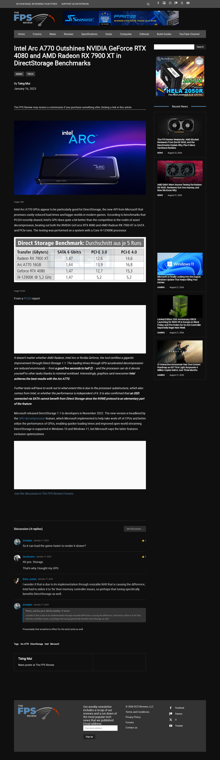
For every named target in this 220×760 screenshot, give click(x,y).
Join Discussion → (134, 528)
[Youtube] (188, 3)
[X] (182, 3)
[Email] (59, 97)
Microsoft (54, 643)
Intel (47, 643)
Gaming (161, 287)
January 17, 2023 (41, 540)
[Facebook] (158, 3)
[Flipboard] (164, 3)
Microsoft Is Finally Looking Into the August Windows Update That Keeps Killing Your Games (179, 279)
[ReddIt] (51, 97)
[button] (148, 4)
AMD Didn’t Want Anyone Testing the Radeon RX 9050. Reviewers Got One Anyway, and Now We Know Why (179, 187)
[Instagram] (170, 3)
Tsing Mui (24, 83)
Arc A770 (25, 643)
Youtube (179, 725)
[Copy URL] (66, 97)
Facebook (179, 707)
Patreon (178, 713)
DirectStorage (36, 643)
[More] (74, 97)
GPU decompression (32, 418)
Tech (30, 73)
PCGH (27, 298)
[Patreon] (176, 3)
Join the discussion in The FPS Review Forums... (45, 493)
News (19, 73)
